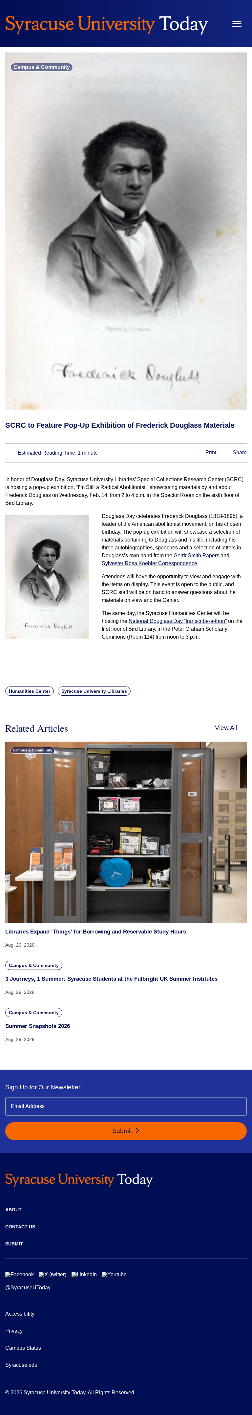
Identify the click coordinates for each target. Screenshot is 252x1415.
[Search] (217, 24)
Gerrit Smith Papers (196, 555)
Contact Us (20, 1226)
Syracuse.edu (21, 1365)
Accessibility (19, 1314)
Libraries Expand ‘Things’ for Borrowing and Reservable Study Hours (95, 932)
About (13, 1209)
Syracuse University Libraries (94, 691)
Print (210, 453)
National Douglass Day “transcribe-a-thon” (178, 621)
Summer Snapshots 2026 (37, 1026)
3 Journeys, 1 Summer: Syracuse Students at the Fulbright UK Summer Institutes (111, 979)
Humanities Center (29, 691)
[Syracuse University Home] (106, 23)
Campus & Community (41, 67)
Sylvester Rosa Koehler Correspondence (149, 563)
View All (226, 727)
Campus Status (23, 1348)
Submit (123, 1130)
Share (239, 453)
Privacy (14, 1331)
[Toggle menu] (237, 24)
